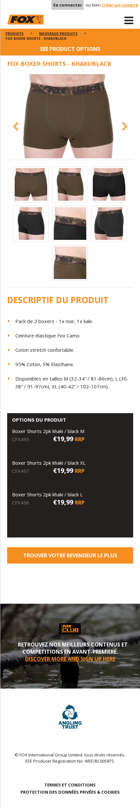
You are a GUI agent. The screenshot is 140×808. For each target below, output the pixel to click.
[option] (70, 117)
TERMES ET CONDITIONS (70, 785)
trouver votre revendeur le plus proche (70, 558)
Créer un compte (120, 5)
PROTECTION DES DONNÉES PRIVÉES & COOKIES (70, 792)
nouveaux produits (58, 33)
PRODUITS (14, 33)
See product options (70, 49)
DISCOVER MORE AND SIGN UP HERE (70, 658)
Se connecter (67, 5)
